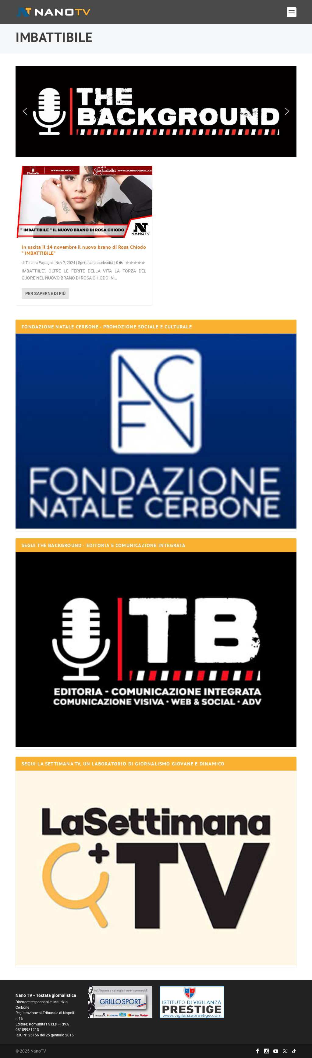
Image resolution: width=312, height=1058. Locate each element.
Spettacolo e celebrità (95, 263)
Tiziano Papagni (39, 263)
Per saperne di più (45, 293)
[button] (156, 111)
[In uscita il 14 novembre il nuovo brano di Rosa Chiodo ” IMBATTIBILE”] (84, 202)
